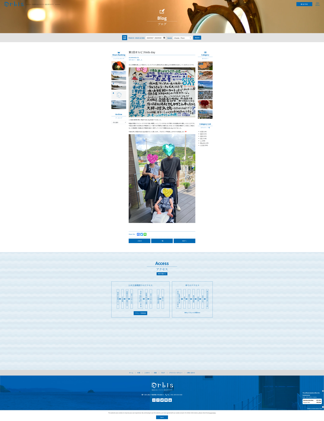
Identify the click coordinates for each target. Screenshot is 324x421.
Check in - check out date (136, 38)
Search (197, 38)
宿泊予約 (304, 4)
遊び (138, 60)
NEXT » (184, 241)
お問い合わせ (191, 373)
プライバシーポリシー (176, 373)
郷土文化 (203, 143)
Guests (169, 38)
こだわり (147, 373)
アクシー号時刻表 (140, 313)
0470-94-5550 (178, 395)
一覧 (162, 241)
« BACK (139, 241)
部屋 (155, 373)
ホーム (131, 373)
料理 (201, 132)
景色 (201, 136)
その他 (202, 145)
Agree (162, 417)
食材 (201, 134)
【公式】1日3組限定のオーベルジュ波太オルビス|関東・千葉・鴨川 (32, 4)
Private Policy (212, 413)
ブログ (163, 373)
